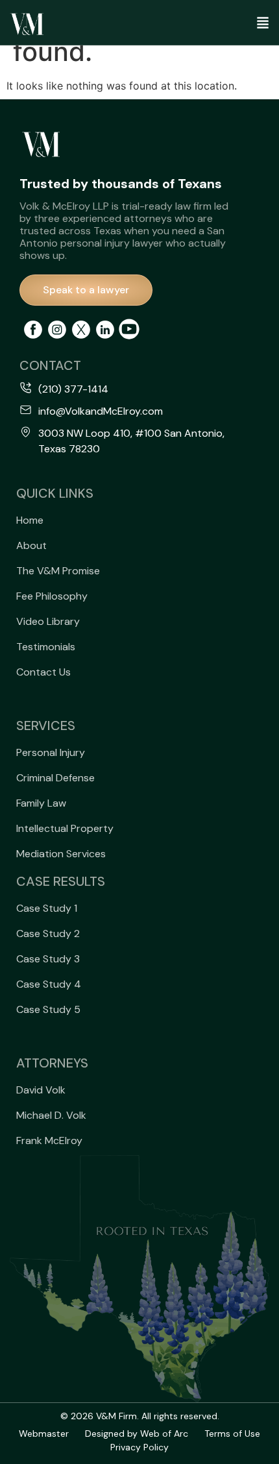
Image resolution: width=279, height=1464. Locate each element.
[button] (240, 24)
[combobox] (240, 76)
